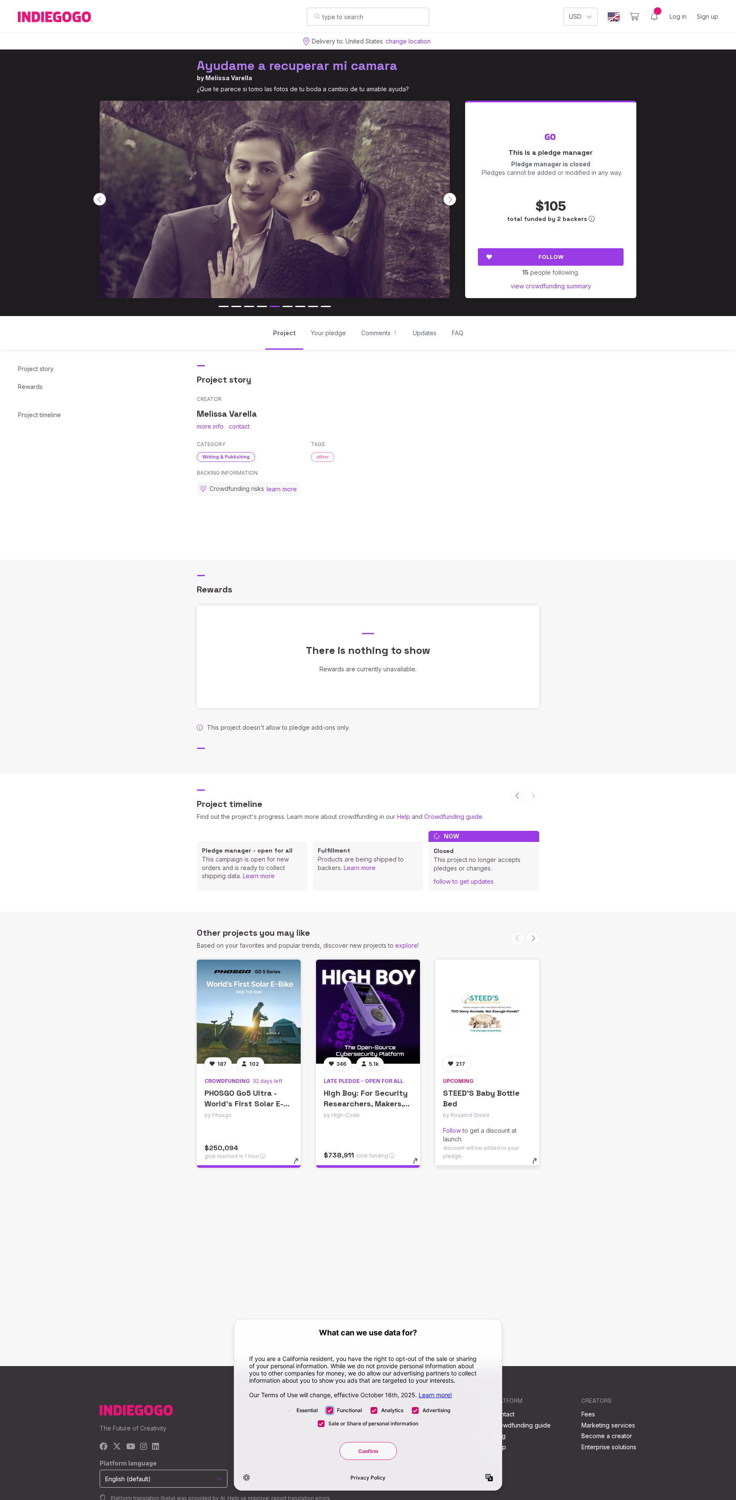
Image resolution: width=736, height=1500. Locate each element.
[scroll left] (99, 199)
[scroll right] (449, 199)
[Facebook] (104, 1446)
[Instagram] (143, 1446)
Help (403, 816)
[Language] (614, 16)
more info (210, 426)
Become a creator (606, 1435)
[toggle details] (300, 1165)
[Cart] (634, 16)
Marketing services (608, 1425)
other (322, 457)
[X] (117, 1446)
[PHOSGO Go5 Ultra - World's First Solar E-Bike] (249, 1012)
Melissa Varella (228, 77)
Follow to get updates (464, 881)
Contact (504, 1414)
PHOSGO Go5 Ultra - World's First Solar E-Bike (243, 1103)
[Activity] (654, 16)
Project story (36, 368)
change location (408, 41)
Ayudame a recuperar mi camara (297, 65)
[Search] (317, 16)
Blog (499, 1435)
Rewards (30, 386)
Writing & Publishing (226, 457)
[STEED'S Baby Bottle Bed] (487, 1012)
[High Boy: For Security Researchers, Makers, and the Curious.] (368, 1012)
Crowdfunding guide (453, 816)
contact (239, 426)
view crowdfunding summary (551, 286)
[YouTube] (130, 1446)
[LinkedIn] (155, 1446)
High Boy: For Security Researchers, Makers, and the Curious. (366, 1103)
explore (406, 945)
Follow (551, 256)
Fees (588, 1414)
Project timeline (39, 414)
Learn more (259, 875)
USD (575, 16)
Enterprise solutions (608, 1447)
